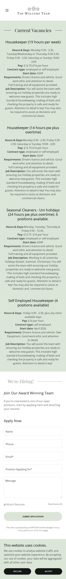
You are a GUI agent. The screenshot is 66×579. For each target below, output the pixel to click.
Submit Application (33, 516)
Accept (48, 571)
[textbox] (33, 431)
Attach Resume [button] (15, 504)
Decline (17, 571)
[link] (33, 10)
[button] (8, 10)
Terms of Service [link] (34, 530)
